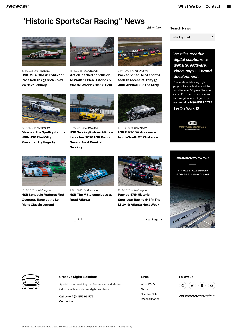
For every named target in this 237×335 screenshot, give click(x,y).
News (144, 289)
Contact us (66, 301)
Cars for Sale (149, 294)
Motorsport (43, 70)
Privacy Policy (124, 326)
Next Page (152, 219)
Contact (213, 6)
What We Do (189, 6)
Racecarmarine (150, 299)
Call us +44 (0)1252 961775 (76, 296)
